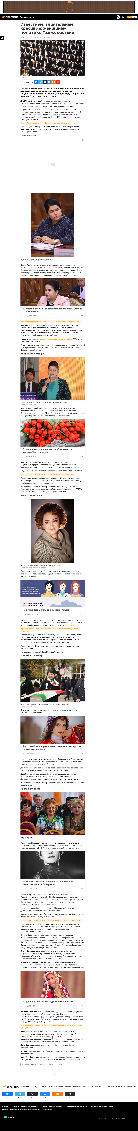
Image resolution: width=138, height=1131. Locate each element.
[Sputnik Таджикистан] (10, 19)
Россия (68, 1087)
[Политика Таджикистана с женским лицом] (52, 593)
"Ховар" (71, 625)
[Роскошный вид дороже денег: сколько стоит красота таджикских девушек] (52, 730)
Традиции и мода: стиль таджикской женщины (48, 1001)
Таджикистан (59, 1064)
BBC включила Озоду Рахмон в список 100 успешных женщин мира (51, 321)
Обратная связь (47, 1109)
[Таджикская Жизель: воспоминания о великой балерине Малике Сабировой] (52, 865)
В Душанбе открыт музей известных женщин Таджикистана (47, 474)
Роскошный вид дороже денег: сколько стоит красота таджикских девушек (52, 747)
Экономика (88, 1087)
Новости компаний (55, 1106)
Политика (50, 1064)
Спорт (129, 1087)
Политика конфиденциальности (76, 1106)
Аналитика (120, 1087)
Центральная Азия (55, 1087)
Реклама (44, 1106)
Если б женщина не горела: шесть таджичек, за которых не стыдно (51, 920)
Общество (34, 1064)
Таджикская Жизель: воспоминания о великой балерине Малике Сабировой (48, 883)
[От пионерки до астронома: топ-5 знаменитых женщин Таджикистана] (52, 433)
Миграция (110, 1087)
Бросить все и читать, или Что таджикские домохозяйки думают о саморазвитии (50, 629)
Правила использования (29, 1106)
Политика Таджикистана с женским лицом (46, 609)
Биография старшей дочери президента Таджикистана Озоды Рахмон (52, 310)
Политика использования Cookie (101, 1106)
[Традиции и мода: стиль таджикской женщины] (52, 984)
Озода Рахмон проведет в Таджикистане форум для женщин (48, 123)
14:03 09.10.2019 (26, 37)
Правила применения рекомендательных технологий (21, 1109)
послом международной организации (55, 339)
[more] (82, 316)
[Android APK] (9, 1117)
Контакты (15, 1106)
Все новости (25, 1064)
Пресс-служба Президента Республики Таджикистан (37, 261)
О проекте (5, 1106)
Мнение (42, 1064)
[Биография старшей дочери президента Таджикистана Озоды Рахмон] (52, 292)
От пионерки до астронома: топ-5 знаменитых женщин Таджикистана (48, 450)
